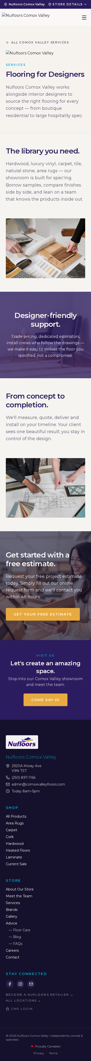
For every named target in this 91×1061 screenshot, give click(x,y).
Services (13, 903)
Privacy (38, 1053)
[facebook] (10, 984)
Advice (11, 923)
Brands (11, 909)
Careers (12, 950)
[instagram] (20, 984)
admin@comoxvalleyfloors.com (38, 784)
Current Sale (16, 864)
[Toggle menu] (84, 17)
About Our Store (20, 889)
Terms (53, 1053)
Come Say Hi (45, 700)
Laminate (14, 857)
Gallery (11, 916)
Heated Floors (18, 850)
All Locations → (23, 1000)
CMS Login (22, 1008)
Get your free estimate (43, 614)
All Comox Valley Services (40, 42)
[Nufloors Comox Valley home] (26, 17)
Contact (12, 957)
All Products (16, 816)
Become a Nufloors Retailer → (40, 994)
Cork (10, 837)
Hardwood (15, 843)
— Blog (15, 937)
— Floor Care (19, 930)
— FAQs (15, 943)
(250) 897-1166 (23, 777)
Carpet (11, 830)
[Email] (31, 984)
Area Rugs (15, 823)
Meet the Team (19, 896)
